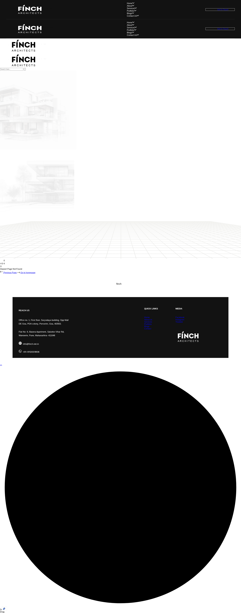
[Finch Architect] (24, 52)
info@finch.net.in (31, 344)
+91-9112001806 (31, 351)
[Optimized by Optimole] (4, 608)
